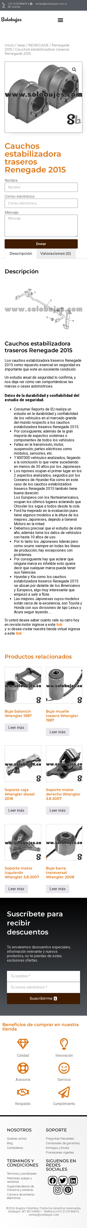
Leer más (16, 727)
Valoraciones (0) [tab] (55, 253)
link (59, 624)
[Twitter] (63, 1180)
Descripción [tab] (21, 253)
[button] (60, 20)
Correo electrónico (20, 196)
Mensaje (12, 212)
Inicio (9, 45)
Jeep (21, 45)
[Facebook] (52, 1180)
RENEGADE (38, 45)
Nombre (11, 180)
